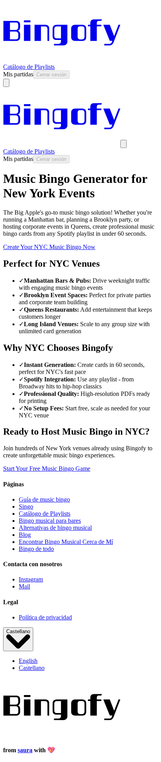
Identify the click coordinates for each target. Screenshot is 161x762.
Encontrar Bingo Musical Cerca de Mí (66, 541)
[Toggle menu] (6, 83)
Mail (24, 586)
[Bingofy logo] (61, 59)
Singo (26, 506)
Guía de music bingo (44, 499)
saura (25, 750)
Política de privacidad (45, 617)
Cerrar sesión (51, 75)
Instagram (31, 579)
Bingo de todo (36, 548)
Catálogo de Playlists (29, 66)
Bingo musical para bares (50, 520)
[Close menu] (123, 144)
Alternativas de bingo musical (55, 527)
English (28, 660)
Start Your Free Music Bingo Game (46, 468)
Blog (25, 534)
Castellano (18, 631)
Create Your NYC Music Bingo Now (49, 247)
